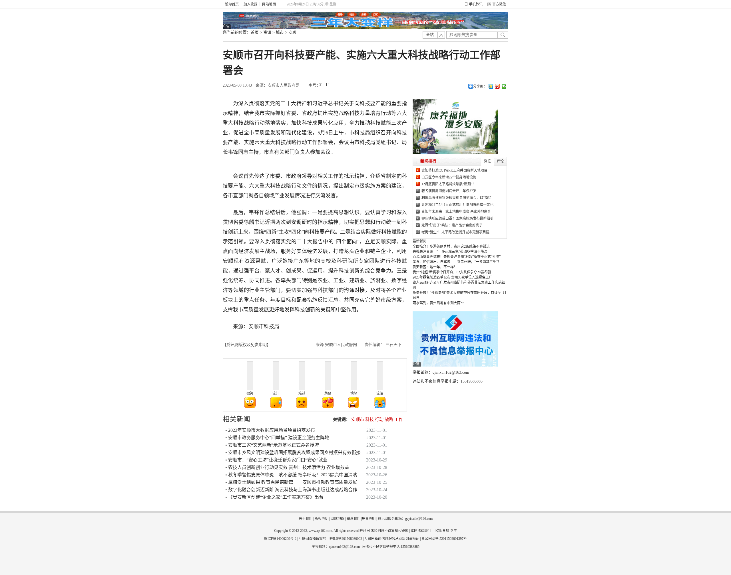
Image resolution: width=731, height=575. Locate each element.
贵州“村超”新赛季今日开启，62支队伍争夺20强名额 (452, 272)
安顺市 (357, 419)
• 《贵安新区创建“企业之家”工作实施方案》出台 (274, 497)
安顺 (292, 32)
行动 (379, 419)
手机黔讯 (476, 4)
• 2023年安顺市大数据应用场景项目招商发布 (270, 430)
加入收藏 (250, 4)
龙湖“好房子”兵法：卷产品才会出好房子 (452, 225)
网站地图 (269, 4)
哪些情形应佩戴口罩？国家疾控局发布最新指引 (457, 218)
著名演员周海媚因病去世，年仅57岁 (448, 191)
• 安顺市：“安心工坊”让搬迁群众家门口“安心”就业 (276, 459)
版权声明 (321, 519)
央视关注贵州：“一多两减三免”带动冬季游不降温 (450, 252)
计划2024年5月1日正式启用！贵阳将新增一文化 (457, 205)
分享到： (480, 86)
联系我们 (353, 519)
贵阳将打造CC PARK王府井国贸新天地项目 (454, 170)
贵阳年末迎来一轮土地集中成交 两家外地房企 (456, 212)
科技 (369, 419)
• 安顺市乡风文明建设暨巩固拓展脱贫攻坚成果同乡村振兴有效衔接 (293, 452)
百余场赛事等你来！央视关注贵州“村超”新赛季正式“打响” (457, 257)
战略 (389, 419)
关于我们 (305, 519)
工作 (398, 419)
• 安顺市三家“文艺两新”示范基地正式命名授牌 (272, 445)
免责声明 (368, 519)
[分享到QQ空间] (491, 86)
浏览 (487, 161)
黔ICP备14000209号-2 (280, 539)
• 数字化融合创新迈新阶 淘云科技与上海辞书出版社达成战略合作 (291, 489)
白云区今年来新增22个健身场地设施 (448, 177)
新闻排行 (428, 161)
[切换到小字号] (321, 85)
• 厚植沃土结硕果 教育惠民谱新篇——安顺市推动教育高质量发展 (291, 482)
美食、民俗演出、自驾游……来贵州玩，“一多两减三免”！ (457, 262)
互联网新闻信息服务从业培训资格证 (391, 539)
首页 (255, 32)
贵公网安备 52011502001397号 (444, 539)
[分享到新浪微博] (497, 86)
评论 (500, 161)
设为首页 (232, 4)
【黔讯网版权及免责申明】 (247, 345)
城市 (280, 32)
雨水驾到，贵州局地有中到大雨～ (438, 303)
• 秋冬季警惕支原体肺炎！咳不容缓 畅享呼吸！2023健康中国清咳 (291, 474)
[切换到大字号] (326, 84)
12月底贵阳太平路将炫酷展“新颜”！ (448, 184)
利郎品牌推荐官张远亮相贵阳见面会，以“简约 (456, 198)
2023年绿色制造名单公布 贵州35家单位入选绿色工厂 (452, 277)
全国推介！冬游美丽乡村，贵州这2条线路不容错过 (451, 246)
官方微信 (499, 4)
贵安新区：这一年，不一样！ (435, 267)
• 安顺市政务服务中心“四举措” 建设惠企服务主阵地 (277, 437)
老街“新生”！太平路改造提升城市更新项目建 (455, 232)
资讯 (267, 32)
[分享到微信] (504, 86)
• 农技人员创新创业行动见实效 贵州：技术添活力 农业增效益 (287, 467)
